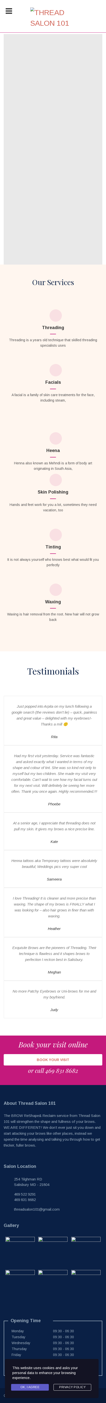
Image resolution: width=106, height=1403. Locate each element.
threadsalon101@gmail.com (37, 1209)
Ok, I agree (30, 1387)
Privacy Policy (72, 1387)
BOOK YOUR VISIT (53, 1060)
